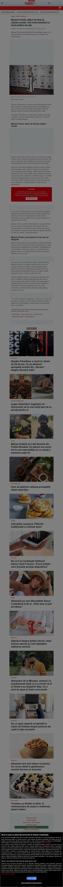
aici (13, 853)
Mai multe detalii (46, 842)
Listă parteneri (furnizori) (8, 874)
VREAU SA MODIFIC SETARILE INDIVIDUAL (31, 883)
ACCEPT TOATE (31, 878)
